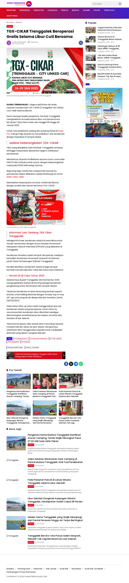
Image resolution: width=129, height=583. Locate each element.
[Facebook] (66, 364)
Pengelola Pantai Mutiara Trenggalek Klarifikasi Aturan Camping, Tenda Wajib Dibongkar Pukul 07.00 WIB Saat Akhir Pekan (18, 394)
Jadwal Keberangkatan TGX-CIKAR (33, 143)
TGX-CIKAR (56, 338)
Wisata (27, 342)
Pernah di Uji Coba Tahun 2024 (26, 275)
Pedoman (38, 568)
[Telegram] (76, 364)
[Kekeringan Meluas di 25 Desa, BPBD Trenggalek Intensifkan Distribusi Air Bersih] (91, 48)
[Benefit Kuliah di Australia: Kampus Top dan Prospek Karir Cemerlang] (91, 76)
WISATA (9, 26)
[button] (119, 4)
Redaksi (10, 568)
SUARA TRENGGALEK (19, 42)
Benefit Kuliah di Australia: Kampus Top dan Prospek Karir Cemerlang (109, 75)
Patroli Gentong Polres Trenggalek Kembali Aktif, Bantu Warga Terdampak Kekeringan (109, 65)
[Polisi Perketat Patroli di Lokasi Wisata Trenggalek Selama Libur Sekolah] (71, 381)
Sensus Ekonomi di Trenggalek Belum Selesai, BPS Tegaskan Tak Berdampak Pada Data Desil (110, 38)
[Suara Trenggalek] (24, 3)
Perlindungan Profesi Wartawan (21, 572)
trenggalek (14, 342)
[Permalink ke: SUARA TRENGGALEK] (9, 43)
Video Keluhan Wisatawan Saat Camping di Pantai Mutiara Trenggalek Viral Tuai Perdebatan (45, 394)
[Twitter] (71, 364)
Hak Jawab (51, 568)
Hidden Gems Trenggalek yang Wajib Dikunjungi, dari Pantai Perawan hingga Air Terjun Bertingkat (44, 420)
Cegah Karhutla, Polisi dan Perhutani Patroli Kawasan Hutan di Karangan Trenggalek (110, 28)
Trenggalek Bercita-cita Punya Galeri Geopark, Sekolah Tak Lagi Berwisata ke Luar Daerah (70, 420)
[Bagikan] (81, 43)
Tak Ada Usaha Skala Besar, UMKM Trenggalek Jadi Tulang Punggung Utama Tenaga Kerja (109, 56)
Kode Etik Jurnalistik (94, 568)
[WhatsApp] (81, 364)
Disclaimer (76, 568)
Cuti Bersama (21, 338)
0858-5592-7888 (15, 177)
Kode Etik (64, 568)
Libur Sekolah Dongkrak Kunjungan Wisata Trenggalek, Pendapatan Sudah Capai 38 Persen (18, 420)
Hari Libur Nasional (39, 338)
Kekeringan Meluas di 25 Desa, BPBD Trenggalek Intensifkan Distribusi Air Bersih (109, 47)
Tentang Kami (23, 568)
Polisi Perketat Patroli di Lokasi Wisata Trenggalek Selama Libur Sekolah (71, 394)
